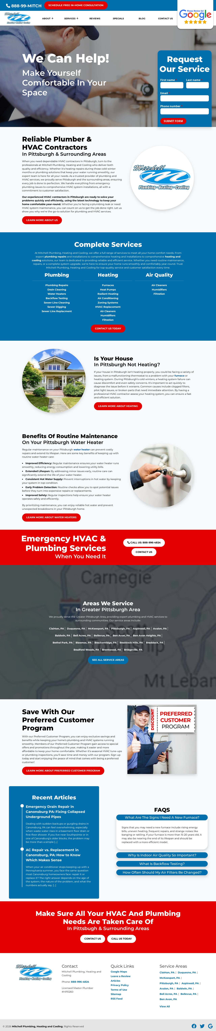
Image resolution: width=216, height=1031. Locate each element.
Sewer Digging (56, 306)
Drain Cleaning (56, 289)
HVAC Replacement (107, 306)
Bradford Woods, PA (86, 649)
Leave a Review (120, 976)
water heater (82, 449)
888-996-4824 (80, 981)
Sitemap (116, 994)
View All (165, 1006)
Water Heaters (57, 293)
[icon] (194, 1027)
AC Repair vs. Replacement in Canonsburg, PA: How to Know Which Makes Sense (53, 855)
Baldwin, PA (62, 635)
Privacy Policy (120, 985)
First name (168, 80)
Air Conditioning (108, 298)
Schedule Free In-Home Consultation (75, 5)
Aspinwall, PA (141, 628)
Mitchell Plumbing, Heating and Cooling (37, 1026)
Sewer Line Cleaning (57, 302)
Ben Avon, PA (121, 635)
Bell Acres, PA (82, 635)
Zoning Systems (108, 302)
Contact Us (144, 552)
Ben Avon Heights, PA (147, 635)
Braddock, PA (154, 642)
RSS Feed (117, 998)
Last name (194, 80)
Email (165, 93)
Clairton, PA (56, 628)
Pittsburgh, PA (120, 628)
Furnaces (108, 285)
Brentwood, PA (111, 649)
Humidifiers (108, 315)
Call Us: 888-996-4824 (145, 542)
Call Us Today (121, 938)
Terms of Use (119, 989)
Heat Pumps (108, 289)
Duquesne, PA (76, 628)
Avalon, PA (160, 628)
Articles (115, 980)
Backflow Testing (57, 298)
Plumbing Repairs (56, 285)
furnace (179, 375)
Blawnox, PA (83, 642)
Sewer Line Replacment (57, 311)
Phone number (171, 106)
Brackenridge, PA (105, 642)
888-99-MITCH (26, 5)
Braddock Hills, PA (131, 642)
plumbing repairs (55, 256)
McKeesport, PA (98, 628)
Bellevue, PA (102, 635)
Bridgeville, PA (133, 649)
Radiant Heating (108, 293)
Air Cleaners (108, 311)
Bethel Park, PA (63, 642)
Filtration (108, 319)
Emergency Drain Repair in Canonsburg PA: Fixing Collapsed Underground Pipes (55, 812)
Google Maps (119, 971)
